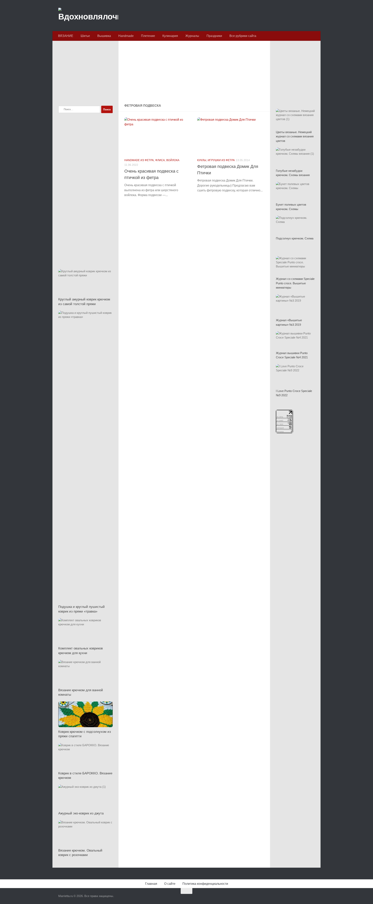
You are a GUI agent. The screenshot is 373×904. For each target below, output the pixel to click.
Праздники (214, 36)
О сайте (169, 883)
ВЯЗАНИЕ (65, 36)
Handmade (126, 36)
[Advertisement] (194, 72)
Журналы (192, 36)
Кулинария (170, 36)
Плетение (148, 36)
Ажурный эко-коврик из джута (81, 813)
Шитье (85, 36)
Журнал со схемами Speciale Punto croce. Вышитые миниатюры (295, 283)
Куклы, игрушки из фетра (216, 160)
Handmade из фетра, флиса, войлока (151, 160)
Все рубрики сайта (242, 36)
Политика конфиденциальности (205, 883)
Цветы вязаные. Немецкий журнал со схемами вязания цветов (295, 136)
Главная (151, 883)
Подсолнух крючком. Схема (294, 238)
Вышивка (104, 36)
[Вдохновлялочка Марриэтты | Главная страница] (88, 15)
